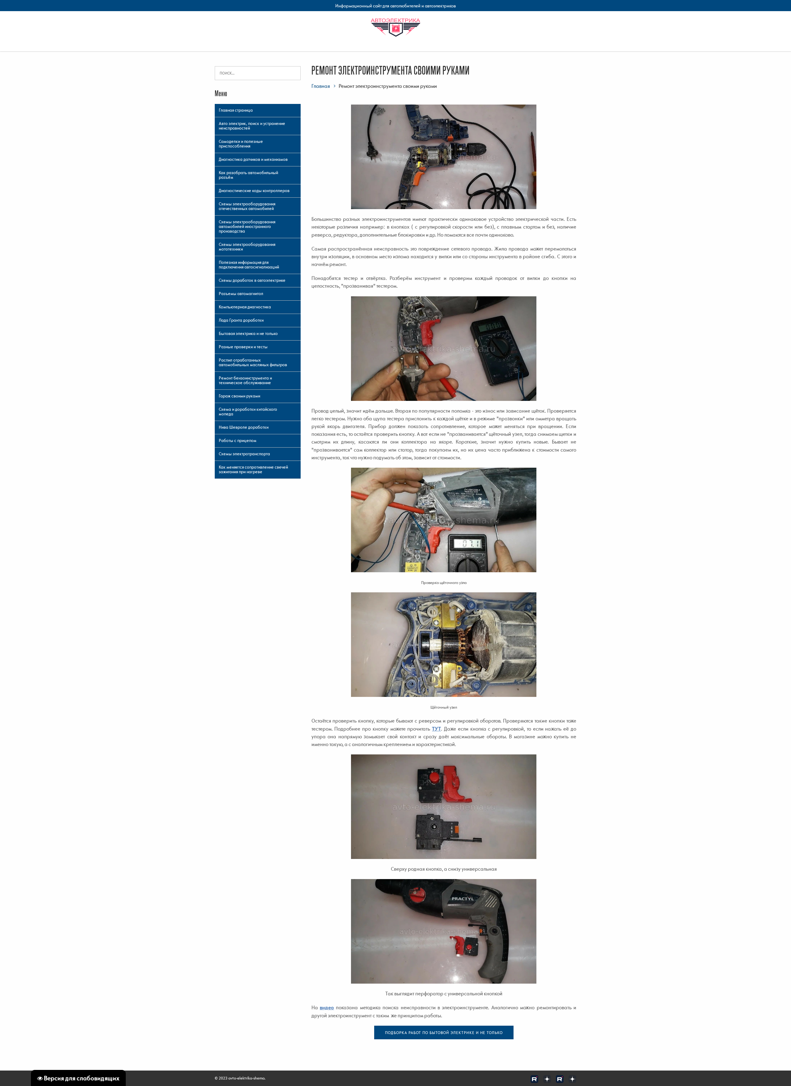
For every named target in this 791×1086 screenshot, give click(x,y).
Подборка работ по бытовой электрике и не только (444, 1032)
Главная (320, 86)
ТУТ (436, 728)
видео (327, 1007)
